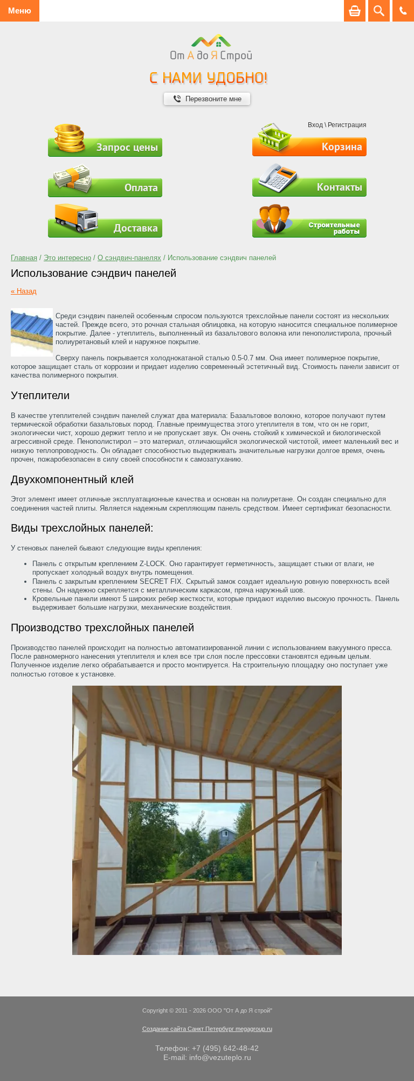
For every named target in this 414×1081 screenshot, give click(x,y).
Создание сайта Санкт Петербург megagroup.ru (207, 1029)
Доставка (136, 228)
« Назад (24, 291)
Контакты (339, 187)
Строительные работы (309, 221)
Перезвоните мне (213, 99)
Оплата (141, 187)
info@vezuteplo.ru (220, 1057)
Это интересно (67, 258)
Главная (24, 258)
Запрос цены (127, 147)
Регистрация (347, 125)
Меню (19, 10)
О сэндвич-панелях (129, 258)
